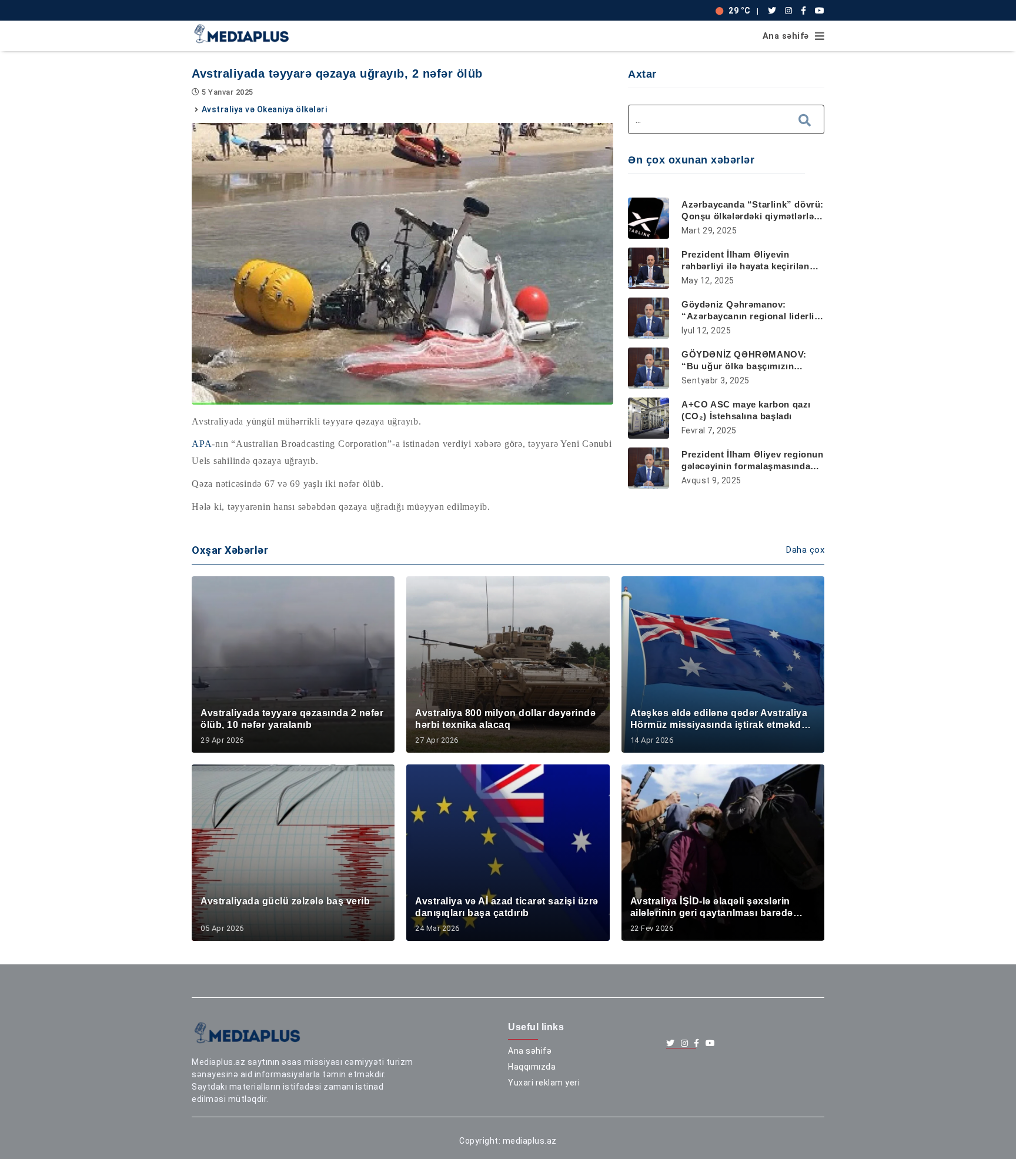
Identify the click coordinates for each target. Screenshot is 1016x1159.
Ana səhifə (786, 36)
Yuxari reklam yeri (544, 1082)
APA (202, 444)
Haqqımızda (532, 1066)
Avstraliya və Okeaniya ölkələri (264, 109)
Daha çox (805, 550)
